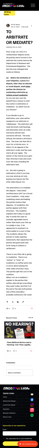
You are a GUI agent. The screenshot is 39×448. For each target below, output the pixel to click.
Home (5, 397)
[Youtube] (32, 394)
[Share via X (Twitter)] (12, 302)
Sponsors (6, 409)
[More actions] (31, 25)
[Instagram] (32, 405)
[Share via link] (23, 302)
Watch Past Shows (9, 401)
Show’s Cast (7, 417)
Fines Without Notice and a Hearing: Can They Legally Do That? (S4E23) (19, 343)
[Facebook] (32, 400)
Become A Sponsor (9, 413)
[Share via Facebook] (7, 302)
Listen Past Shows (9, 405)
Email (5, 429)
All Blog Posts (7, 13)
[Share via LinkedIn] (18, 302)
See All (30, 317)
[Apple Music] (32, 410)
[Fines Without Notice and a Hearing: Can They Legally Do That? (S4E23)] (19, 330)
